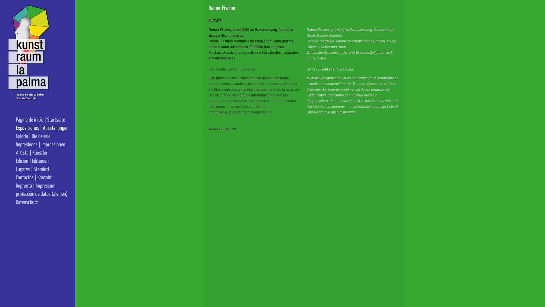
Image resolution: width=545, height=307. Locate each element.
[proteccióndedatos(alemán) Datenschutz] (42, 197)
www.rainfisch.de (222, 128)
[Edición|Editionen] (42, 160)
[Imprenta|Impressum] (42, 185)
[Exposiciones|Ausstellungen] (42, 127)
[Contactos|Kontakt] (42, 177)
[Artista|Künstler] (42, 152)
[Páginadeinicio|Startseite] (42, 119)
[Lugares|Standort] (42, 169)
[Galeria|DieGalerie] (42, 136)
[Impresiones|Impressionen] (42, 144)
